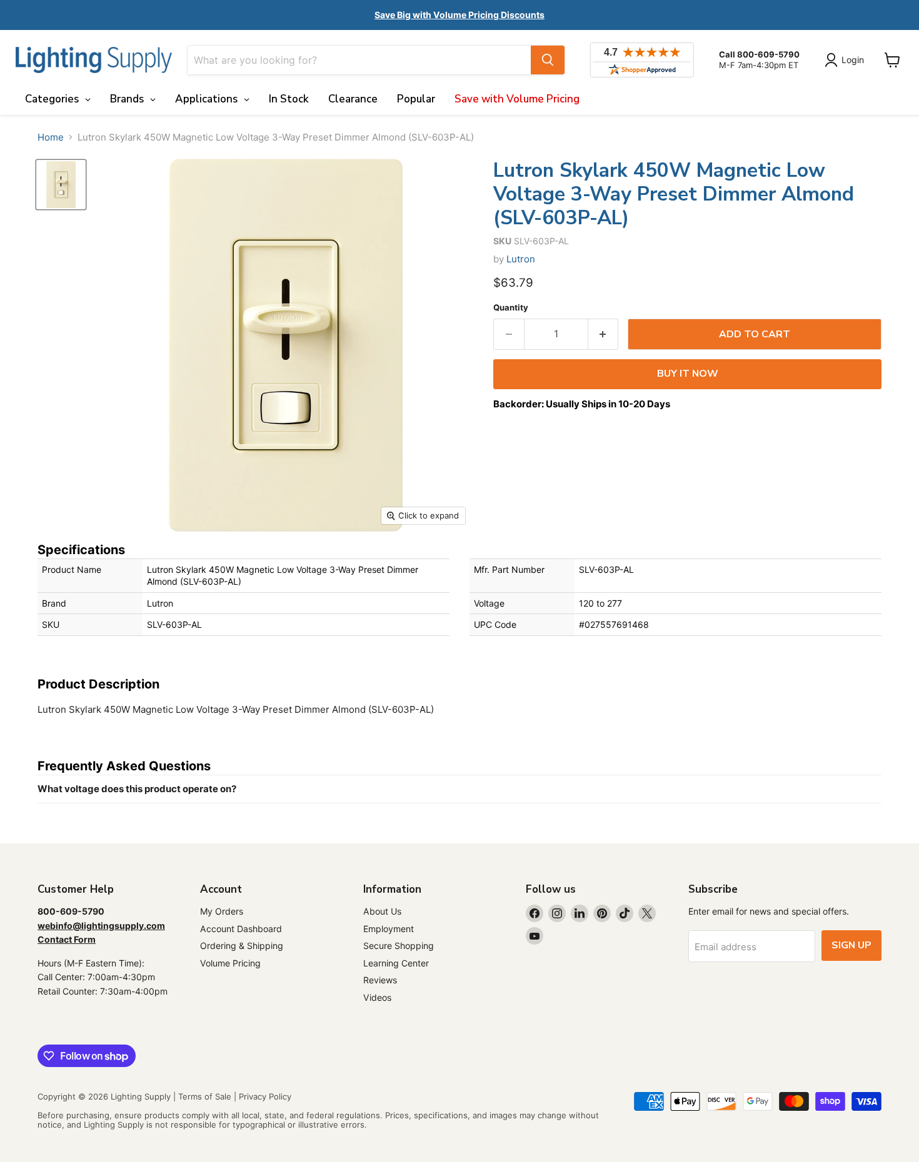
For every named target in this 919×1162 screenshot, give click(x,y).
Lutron (520, 259)
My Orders (221, 911)
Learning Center (396, 963)
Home (51, 137)
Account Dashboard (241, 928)
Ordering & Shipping (241, 945)
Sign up (851, 945)
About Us (382, 911)
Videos (377, 997)
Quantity (510, 307)
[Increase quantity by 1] (603, 334)
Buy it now (687, 373)
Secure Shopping (398, 945)
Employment (388, 928)
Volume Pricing (230, 963)
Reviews (380, 980)
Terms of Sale (204, 1096)
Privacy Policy (265, 1096)
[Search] (548, 60)
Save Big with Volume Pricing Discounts (459, 14)
